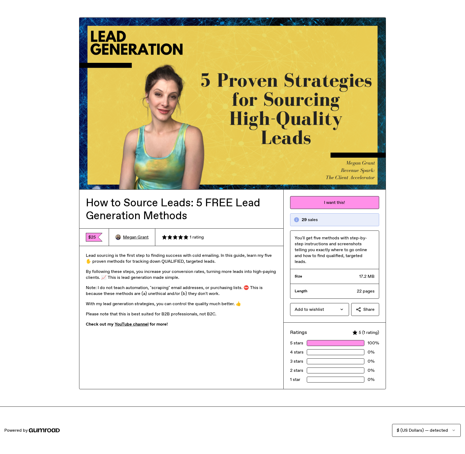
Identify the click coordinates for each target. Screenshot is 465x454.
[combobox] (319, 309)
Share (369, 309)
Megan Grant (136, 237)
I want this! (334, 202)
